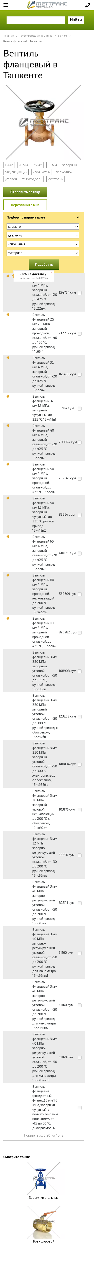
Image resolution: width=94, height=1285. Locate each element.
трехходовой (32, 179)
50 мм (52, 165)
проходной (64, 172)
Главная (9, 35)
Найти (76, 19)
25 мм (37, 165)
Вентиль (62, 35)
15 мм (9, 165)
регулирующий (16, 172)
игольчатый (41, 172)
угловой (11, 179)
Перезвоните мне (25, 205)
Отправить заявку (25, 192)
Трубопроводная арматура (35, 35)
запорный (69, 165)
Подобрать (44, 264)
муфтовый (55, 179)
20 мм (23, 165)
